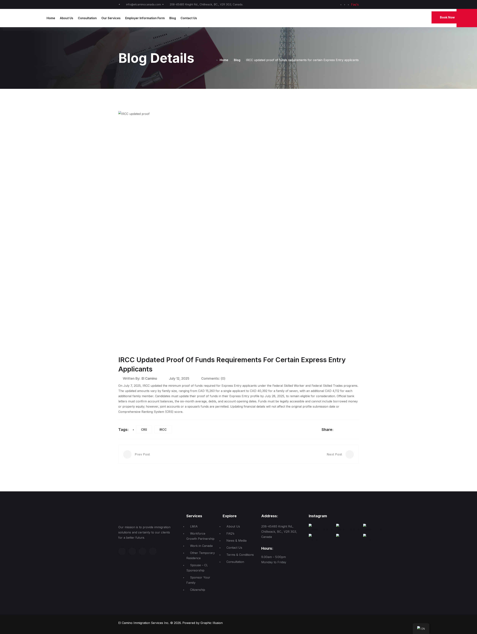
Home (51, 18)
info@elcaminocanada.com (143, 4)
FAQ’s (230, 533)
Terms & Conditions (240, 555)
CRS (144, 429)
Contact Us (189, 18)
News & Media (236, 540)
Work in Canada (201, 546)
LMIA (194, 526)
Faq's (355, 4)
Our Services (111, 18)
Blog (172, 18)
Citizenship (197, 590)
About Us (66, 18)
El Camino (149, 378)
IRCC (163, 429)
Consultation (87, 18)
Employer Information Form (145, 18)
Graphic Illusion (211, 623)
